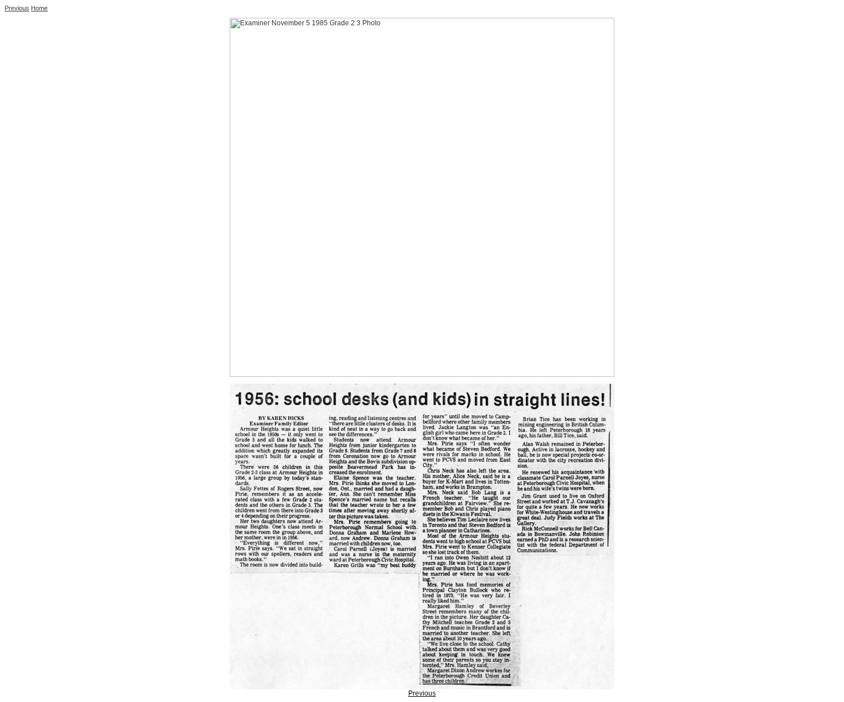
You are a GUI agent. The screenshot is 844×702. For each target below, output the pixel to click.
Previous (17, 8)
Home (39, 8)
